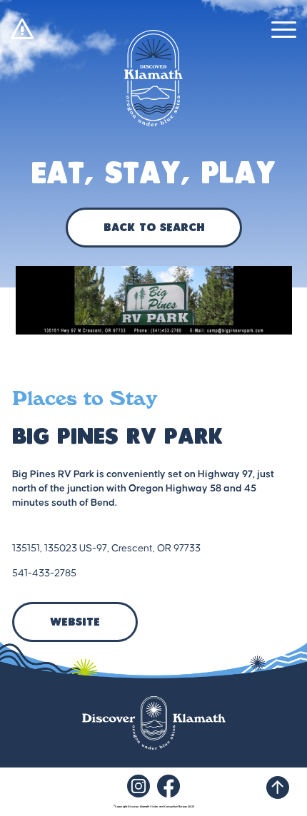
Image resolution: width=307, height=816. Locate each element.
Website (75, 623)
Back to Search (154, 228)
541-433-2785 (44, 573)
